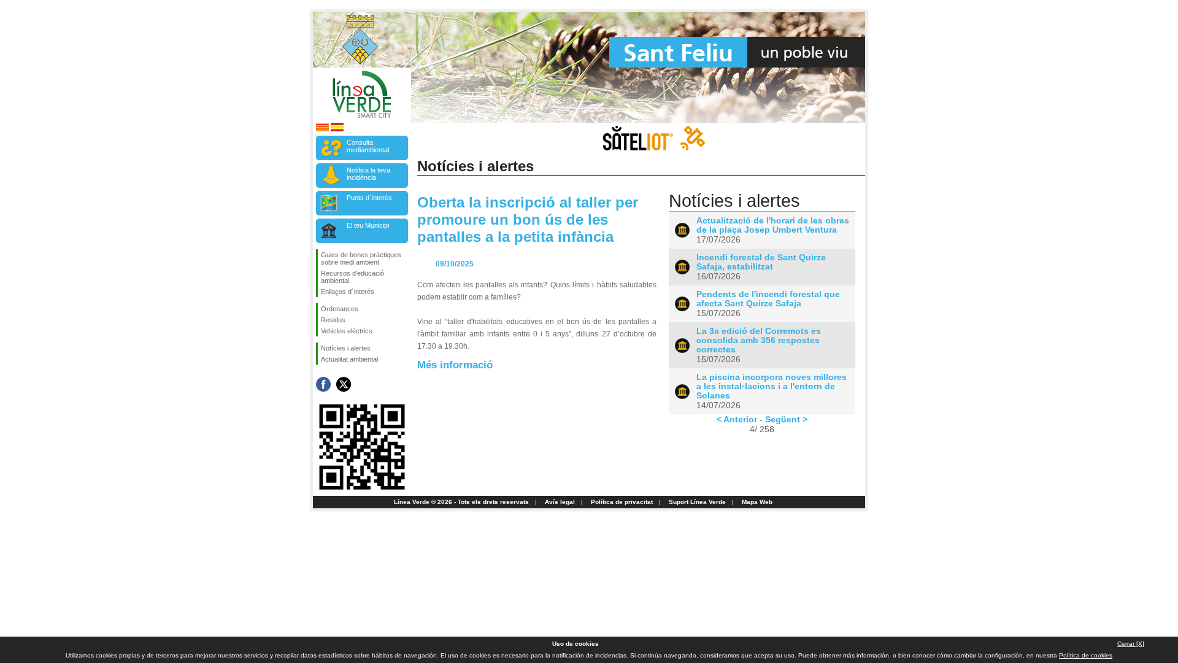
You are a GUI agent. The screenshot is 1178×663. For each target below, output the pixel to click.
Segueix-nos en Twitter (343, 384)
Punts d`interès (369, 197)
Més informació (455, 365)
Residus (333, 320)
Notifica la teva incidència (368, 173)
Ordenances (339, 308)
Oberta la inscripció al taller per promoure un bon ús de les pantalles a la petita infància (527, 219)
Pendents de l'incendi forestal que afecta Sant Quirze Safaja (768, 299)
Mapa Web (757, 501)
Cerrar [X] (1130, 643)
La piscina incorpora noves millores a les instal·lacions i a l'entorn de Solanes (771, 386)
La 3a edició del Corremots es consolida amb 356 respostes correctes (758, 340)
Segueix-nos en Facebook (323, 384)
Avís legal (560, 501)
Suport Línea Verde (697, 501)
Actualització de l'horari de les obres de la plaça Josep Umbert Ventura (772, 225)
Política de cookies (1085, 655)
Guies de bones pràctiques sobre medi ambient (361, 258)
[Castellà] (337, 129)
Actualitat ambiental (349, 359)
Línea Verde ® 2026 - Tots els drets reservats (461, 501)
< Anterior (737, 419)
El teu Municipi (368, 225)
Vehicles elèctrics (346, 331)
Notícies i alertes (346, 348)
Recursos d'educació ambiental (352, 276)
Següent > (786, 419)
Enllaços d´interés (347, 291)
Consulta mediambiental (368, 146)
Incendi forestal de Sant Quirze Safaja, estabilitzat (761, 262)
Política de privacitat (622, 501)
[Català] (322, 129)
